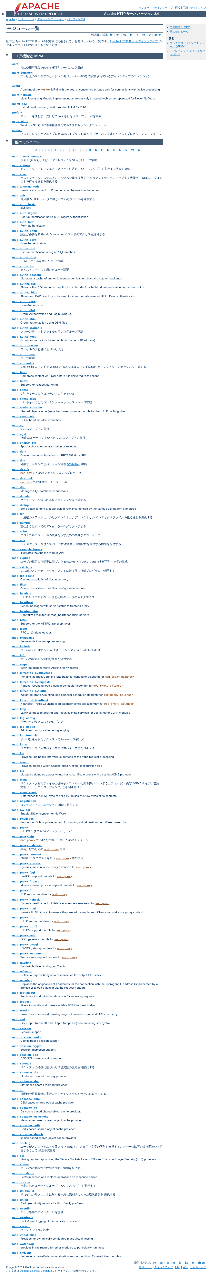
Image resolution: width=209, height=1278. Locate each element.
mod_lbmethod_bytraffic (29, 690)
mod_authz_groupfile (27, 327)
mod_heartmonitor (25, 611)
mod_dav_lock (22, 478)
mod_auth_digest (24, 213)
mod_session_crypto (27, 1046)
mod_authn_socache (27, 274)
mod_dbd (19, 487)
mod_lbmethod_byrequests (31, 682)
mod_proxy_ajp (23, 836)
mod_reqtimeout (23, 992)
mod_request (21, 1001)
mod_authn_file (23, 266)
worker (45, 89)
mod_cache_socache (27, 407)
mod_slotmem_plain (26, 1072)
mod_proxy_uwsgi (25, 944)
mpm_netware (22, 94)
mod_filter (19, 584)
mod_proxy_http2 (24, 926)
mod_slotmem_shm (25, 1081)
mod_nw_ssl (21, 809)
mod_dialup (20, 505)
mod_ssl (18, 1155)
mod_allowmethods (26, 186)
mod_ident (19, 628)
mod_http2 (19, 620)
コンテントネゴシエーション (39, 804)
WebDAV (73, 464)
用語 (185, 7)
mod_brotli (19, 372)
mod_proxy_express (26, 863)
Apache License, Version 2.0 (37, 1270)
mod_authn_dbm (24, 257)
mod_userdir (21, 1208)
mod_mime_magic (24, 792)
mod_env (18, 540)
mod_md (18, 770)
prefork (17, 112)
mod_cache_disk (24, 398)
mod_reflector (22, 971)
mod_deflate (21, 496)
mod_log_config (23, 718)
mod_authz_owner (25, 345)
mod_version (21, 1226)
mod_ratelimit (21, 962)
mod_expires (21, 557)
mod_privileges (23, 818)
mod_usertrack (22, 1217)
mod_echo (19, 531)
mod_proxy (20, 827)
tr (149, 34)
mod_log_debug (23, 726)
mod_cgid (19, 434)
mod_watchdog (23, 1243)
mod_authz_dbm (24, 319)
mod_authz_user (24, 354)
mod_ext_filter (22, 567)
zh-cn (158, 34)
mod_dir (18, 513)
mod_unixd (20, 1199)
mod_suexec (21, 1182)
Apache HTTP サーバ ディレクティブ (134, 41)
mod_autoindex (23, 363)
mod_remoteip (22, 980)
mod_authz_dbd (23, 310)
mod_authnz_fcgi (24, 283)
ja (137, 34)
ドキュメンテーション (50, 19)
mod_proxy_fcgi (23, 872)
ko (143, 34)
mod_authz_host (24, 336)
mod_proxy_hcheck (26, 899)
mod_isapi (19, 664)
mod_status (20, 1164)
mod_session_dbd (25, 1054)
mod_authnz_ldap (24, 292)
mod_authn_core (24, 239)
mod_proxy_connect (26, 854)
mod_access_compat (27, 156)
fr (131, 34)
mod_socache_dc (24, 1107)
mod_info (19, 655)
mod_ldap (19, 709)
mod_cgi (18, 425)
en (118, 34)
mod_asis (19, 195)
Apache (10, 19)
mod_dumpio (21, 522)
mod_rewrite (20, 1010)
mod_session (21, 1028)
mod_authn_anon (24, 230)
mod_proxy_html (24, 908)
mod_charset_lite (24, 442)
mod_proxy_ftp (22, 890)
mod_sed (18, 1019)
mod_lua (18, 753)
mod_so (17, 1090)
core (15, 63)
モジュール (145, 7)
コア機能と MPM (180, 27)
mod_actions (21, 165)
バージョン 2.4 (76, 19)
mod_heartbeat (22, 602)
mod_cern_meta (23, 416)
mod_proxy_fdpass (25, 881)
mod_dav (18, 460)
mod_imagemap (23, 637)
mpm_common (22, 72)
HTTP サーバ (26, 19)
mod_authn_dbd (23, 248)
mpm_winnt (20, 121)
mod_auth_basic (24, 204)
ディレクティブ (163, 7)
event (16, 85)
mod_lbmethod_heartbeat (30, 700)
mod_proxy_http (23, 917)
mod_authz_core (24, 301)
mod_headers (21, 593)
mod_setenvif (21, 1063)
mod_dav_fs (20, 469)
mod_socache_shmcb (27, 1134)
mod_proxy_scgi (24, 935)
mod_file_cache (23, 575)
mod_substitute (23, 1173)
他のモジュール (179, 31)
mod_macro (20, 762)
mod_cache (20, 389)
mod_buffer (20, 381)
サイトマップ (198, 7)
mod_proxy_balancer (119, 676)
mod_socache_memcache (30, 1116)
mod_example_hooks (27, 549)
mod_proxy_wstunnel (27, 953)
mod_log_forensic (25, 735)
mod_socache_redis (26, 1125)
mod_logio (19, 744)
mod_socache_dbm (26, 1098)
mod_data (19, 451)
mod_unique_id (23, 1190)
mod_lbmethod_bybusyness (32, 672)
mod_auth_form (23, 222)
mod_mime (19, 779)
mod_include (21, 646)
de (111, 34)
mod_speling (21, 1143)
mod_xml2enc (22, 1252)
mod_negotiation (24, 801)
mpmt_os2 (19, 103)
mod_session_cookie (27, 1037)
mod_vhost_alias (24, 1235)
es (124, 34)
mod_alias (19, 174)
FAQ (177, 7)
